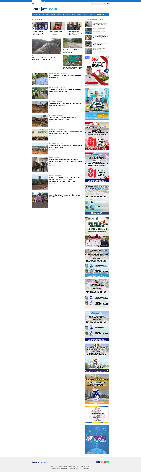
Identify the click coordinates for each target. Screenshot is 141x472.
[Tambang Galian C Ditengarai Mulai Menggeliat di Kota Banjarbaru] (40, 148)
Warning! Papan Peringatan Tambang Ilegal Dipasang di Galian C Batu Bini (72, 68)
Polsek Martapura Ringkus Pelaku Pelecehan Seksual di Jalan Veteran (39, 33)
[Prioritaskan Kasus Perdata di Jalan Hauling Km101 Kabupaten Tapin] (40, 200)
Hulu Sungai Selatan (54, 73)
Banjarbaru (52, 101)
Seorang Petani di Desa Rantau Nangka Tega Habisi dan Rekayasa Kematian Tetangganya (74, 33)
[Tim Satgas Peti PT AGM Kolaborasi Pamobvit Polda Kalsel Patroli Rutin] (40, 93)
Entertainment (100, 14)
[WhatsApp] (107, 462)
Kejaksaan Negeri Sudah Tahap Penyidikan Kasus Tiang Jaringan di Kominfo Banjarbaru (57, 33)
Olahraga (85, 14)
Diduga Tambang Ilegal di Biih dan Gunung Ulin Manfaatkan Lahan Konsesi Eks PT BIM (71, 51)
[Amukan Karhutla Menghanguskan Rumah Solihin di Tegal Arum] (88, 51)
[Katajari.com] (44, 9)
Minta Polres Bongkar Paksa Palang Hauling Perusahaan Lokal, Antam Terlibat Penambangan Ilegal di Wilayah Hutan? (64, 179)
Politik (73, 14)
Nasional (59, 14)
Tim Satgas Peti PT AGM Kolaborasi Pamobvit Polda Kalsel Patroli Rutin (65, 90)
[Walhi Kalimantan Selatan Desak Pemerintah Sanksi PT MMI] (46, 46)
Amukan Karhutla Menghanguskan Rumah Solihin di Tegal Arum (100, 50)
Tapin (50, 193)
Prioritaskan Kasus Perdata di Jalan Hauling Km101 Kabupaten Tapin (64, 196)
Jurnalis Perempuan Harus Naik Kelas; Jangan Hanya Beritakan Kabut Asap (101, 1)
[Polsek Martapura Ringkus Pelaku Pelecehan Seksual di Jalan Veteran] (40, 26)
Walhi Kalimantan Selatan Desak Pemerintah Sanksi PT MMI (43, 59)
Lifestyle (79, 14)
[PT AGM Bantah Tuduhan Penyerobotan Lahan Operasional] (40, 79)
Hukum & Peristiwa (50, 14)
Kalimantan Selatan (38, 14)
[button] (105, 4)
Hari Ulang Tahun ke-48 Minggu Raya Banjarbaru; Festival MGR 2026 (59, 1)
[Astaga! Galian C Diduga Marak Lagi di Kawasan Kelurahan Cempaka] (40, 121)
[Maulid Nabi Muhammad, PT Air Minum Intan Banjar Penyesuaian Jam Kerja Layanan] (88, 44)
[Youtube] (105, 462)
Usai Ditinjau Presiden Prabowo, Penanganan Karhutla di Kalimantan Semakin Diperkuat (101, 37)
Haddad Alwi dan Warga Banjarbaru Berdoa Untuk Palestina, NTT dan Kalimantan (100, 30)
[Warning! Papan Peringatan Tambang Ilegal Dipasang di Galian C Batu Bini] (72, 60)
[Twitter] (99, 462)
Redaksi (61, 466)
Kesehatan (92, 14)
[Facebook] (96, 462)
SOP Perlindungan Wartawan (84, 466)
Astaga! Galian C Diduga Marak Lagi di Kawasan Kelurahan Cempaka (62, 118)
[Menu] (33, 4)
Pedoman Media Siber (69, 466)
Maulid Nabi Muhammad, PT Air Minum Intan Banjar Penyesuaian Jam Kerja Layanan (100, 43)
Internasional (66, 14)
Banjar (33, 55)
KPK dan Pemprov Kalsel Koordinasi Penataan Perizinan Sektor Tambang (65, 132)
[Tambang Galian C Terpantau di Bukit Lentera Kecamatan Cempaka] (40, 107)
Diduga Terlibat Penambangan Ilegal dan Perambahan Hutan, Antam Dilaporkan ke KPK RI (65, 161)
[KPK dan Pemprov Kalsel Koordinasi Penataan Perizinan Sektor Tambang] (40, 134)
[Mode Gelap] (108, 4)
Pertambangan (35, 62)
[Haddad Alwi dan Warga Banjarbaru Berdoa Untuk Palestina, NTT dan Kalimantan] (88, 31)
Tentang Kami (54, 466)
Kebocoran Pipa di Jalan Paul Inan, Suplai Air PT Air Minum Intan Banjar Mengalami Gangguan (100, 23)
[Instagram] (102, 462)
